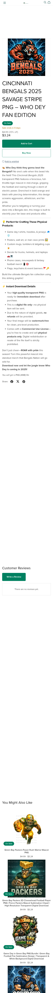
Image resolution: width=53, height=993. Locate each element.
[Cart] (50, 2)
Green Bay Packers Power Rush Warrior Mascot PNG (26, 851)
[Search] (45, 2)
